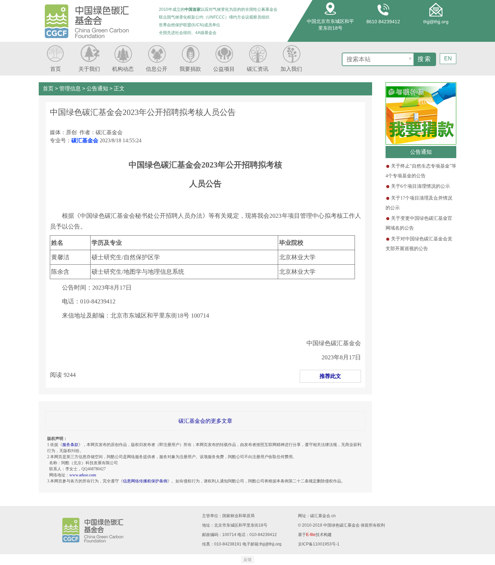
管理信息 (70, 88)
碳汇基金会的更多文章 (205, 421)
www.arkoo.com (82, 475)
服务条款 (70, 444)
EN (448, 58)
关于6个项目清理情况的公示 (420, 186)
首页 (48, 88)
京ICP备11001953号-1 (318, 544)
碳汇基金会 (84, 140)
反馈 (247, 559)
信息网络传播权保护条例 (145, 481)
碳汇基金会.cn (323, 515)
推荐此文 (330, 376)
